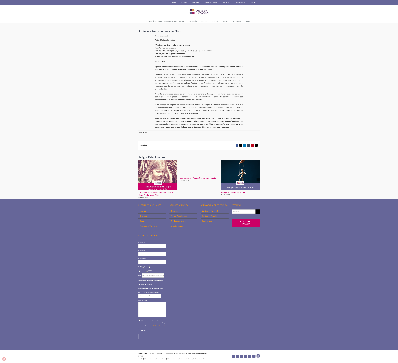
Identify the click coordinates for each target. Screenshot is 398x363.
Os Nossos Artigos (178, 221)
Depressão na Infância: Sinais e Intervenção (198, 178)
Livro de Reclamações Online (196, 359)
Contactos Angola (209, 216)
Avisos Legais (162, 359)
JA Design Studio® (168, 353)
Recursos (174, 211)
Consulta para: (142, 280)
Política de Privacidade (159, 326)
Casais (142, 221)
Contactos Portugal (210, 211)
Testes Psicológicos (179, 216)
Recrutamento (208, 221)
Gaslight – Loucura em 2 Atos (233, 192)
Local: (140, 275)
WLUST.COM (178, 353)
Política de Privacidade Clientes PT (177, 359)
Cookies (140, 359)
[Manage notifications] (4, 359)
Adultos (143, 211)
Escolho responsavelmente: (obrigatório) (149, 292)
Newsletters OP (177, 226)
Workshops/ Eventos (148, 226)
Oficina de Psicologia (155, 353)
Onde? (140, 266)
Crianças (143, 216)
